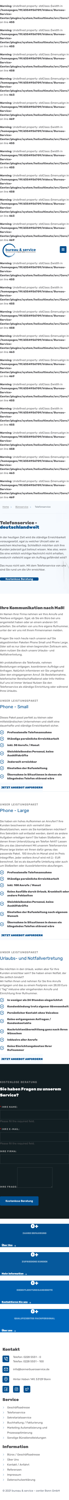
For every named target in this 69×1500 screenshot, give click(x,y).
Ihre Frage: (8, 1186)
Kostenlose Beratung (19, 579)
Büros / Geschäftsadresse (23, 1454)
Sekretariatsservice (19, 1417)
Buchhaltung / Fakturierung (25, 1422)
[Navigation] (63, 249)
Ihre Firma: (8, 1151)
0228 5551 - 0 (32, 1357)
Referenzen (14, 1469)
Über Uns (7, 1245)
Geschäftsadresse (18, 1407)
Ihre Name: (9, 1107)
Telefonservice (16, 1412)
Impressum (14, 1474)
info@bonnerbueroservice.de (31, 1369)
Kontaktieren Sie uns (15, 1302)
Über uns (7, 1330)
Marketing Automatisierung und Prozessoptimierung (27, 1430)
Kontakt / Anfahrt (18, 1464)
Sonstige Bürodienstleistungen (26, 1437)
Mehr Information (12, 1273)
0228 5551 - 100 (33, 1361)
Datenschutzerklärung (21, 1479)
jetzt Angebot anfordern (22, 787)
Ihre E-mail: (10, 1129)
